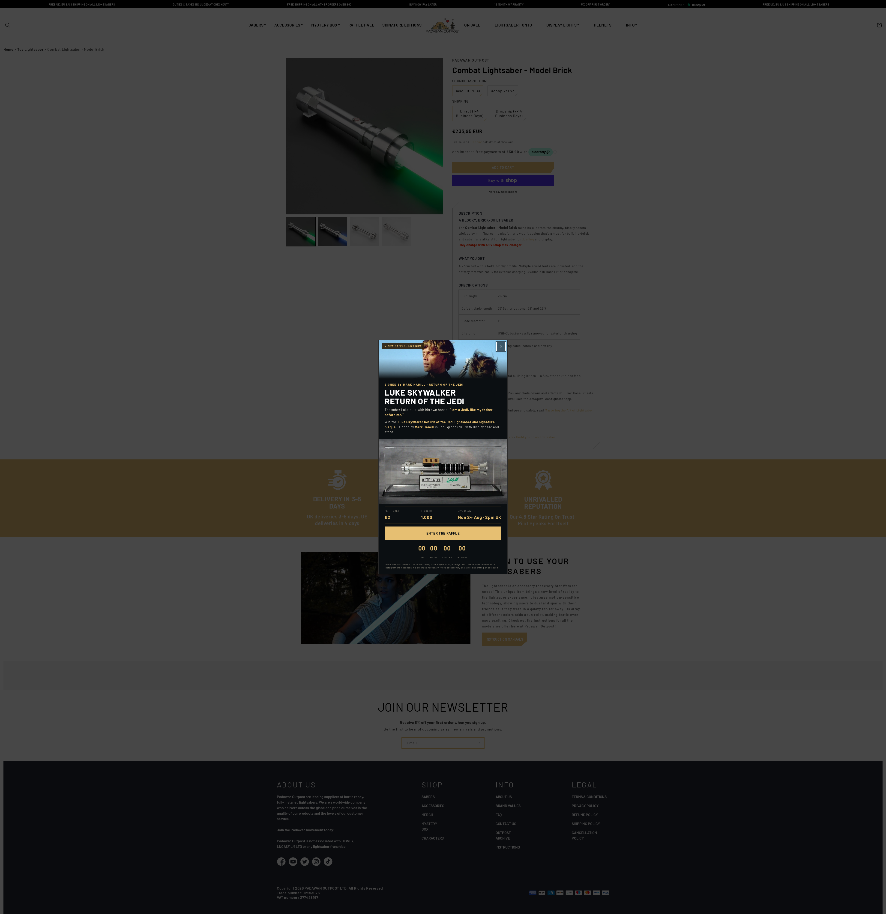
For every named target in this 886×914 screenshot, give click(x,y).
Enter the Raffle (443, 533)
